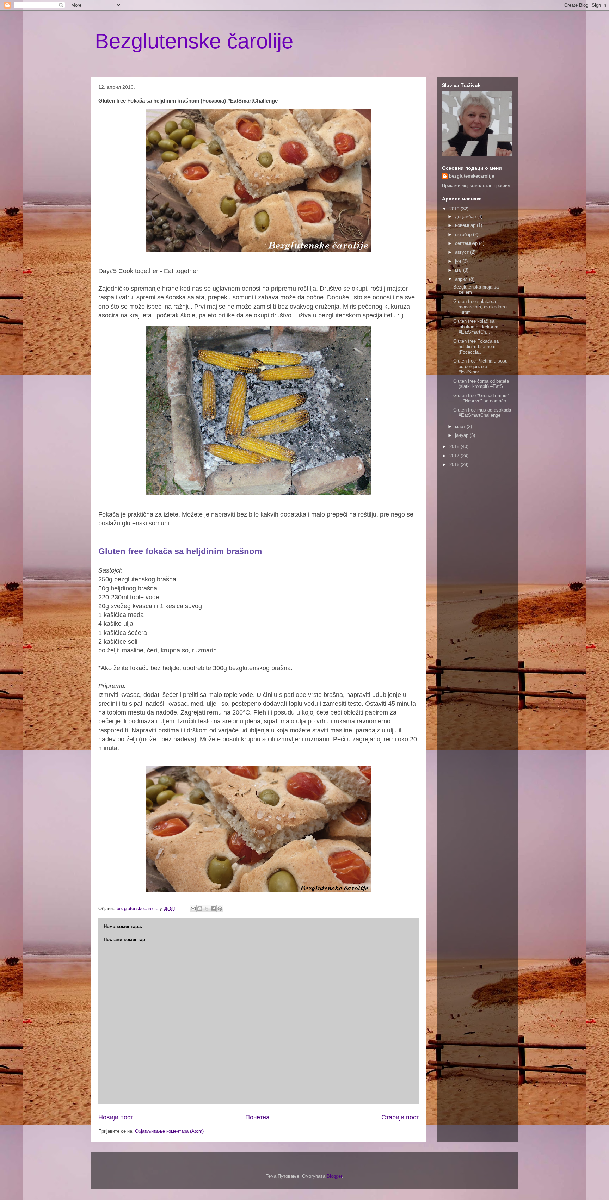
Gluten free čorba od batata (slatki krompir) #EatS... (481, 383)
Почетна (257, 1117)
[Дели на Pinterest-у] (219, 908)
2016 (455, 464)
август (462, 252)
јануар (462, 435)
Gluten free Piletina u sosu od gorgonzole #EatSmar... (480, 366)
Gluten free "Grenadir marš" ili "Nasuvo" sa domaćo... (481, 398)
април (462, 279)
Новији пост (115, 1117)
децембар (466, 216)
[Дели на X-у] (206, 908)
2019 (455, 208)
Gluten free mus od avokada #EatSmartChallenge (482, 412)
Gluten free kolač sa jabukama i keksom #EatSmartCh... (475, 326)
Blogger (334, 1176)
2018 (455, 446)
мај (459, 270)
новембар (466, 225)
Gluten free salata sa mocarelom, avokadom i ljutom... (480, 307)
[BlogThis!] (199, 908)
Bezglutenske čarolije (194, 41)
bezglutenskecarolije (471, 176)
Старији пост (400, 1117)
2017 (455, 455)
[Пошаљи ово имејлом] (193, 908)
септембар (467, 243)
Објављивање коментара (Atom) (169, 1131)
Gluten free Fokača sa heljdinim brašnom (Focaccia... (476, 347)
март (461, 426)
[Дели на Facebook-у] (213, 908)
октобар (464, 234)
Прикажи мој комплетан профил (476, 185)
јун (458, 261)
